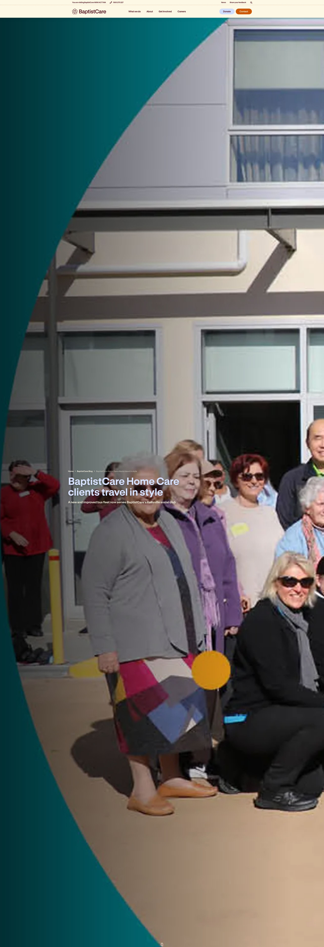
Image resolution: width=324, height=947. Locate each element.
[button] (251, 2)
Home (71, 471)
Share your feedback (238, 2)
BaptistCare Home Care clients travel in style (116, 471)
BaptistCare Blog (85, 471)
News (223, 2)
